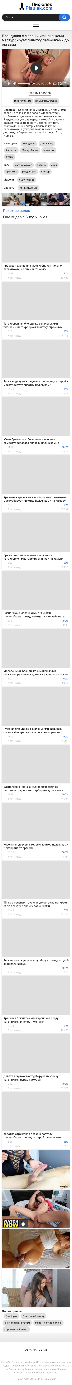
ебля (54, 165)
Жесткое (11, 150)
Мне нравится (19, 94)
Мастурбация (30, 150)
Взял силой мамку (33, 1316)
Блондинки (29, 143)
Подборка (11, 1316)
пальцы (41, 165)
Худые (10, 156)
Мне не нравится (24, 94)
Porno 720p (23, 1378)
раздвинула (29, 171)
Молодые (49, 150)
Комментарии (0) (46, 101)
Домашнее (47, 143)
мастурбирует (23, 165)
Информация (22, 101)
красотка (11, 171)
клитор (45, 171)
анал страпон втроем (17, 1322)
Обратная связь (36, 1349)
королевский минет (16, 1329)
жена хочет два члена (48, 1322)
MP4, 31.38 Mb (28, 187)
